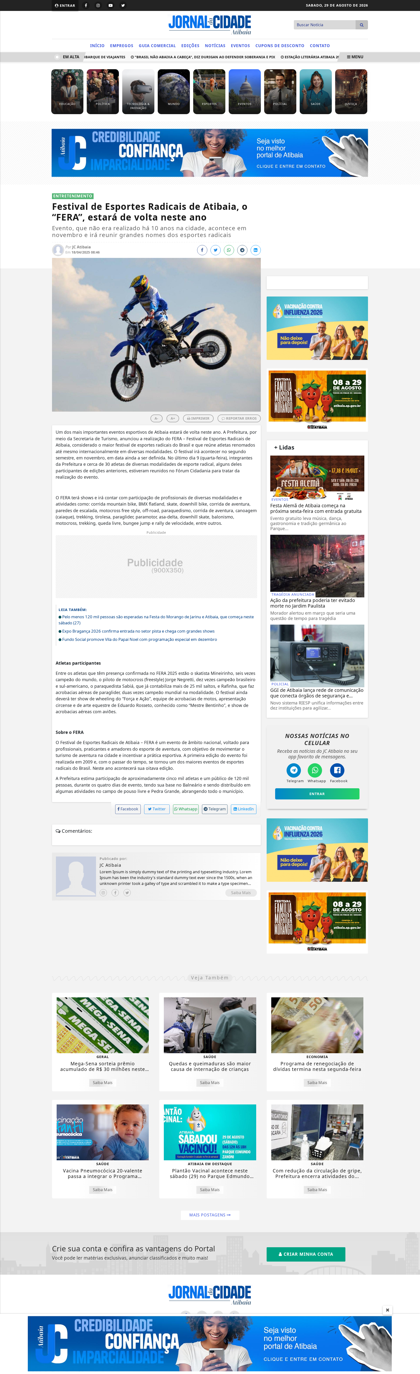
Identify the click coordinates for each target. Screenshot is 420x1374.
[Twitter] (127, 892)
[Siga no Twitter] (123, 5)
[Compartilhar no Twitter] (215, 250)
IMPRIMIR (200, 418)
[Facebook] (115, 892)
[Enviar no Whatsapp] (229, 250)
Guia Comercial (157, 45)
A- (156, 418)
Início (97, 45)
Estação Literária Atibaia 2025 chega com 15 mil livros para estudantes (336, 57)
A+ (173, 418)
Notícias (215, 45)
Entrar (67, 5)
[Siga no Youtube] (110, 5)
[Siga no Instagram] (98, 5)
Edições (190, 45)
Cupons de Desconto (280, 45)
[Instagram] (103, 892)
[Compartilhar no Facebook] (202, 250)
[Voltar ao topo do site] (412, 824)
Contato (320, 45)
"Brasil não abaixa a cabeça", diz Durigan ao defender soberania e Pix (186, 57)
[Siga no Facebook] (86, 5)
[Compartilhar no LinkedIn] (256, 250)
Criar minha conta (307, 1254)
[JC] (210, 1343)
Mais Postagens (208, 1215)
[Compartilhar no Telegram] (242, 250)
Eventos (240, 45)
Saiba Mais (241, 892)
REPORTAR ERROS (241, 418)
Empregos (121, 45)
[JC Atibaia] (210, 24)
